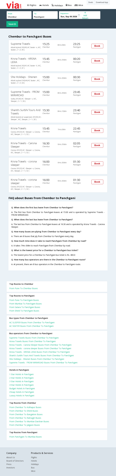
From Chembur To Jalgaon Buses (24, 425)
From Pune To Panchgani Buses (24, 300)
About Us (10, 457)
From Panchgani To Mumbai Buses (25, 436)
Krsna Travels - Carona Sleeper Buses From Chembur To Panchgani (40, 344)
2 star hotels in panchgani (21, 377)
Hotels (34, 460)
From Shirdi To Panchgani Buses (24, 310)
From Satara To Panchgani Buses (24, 307)
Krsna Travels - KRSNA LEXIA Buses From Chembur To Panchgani (39, 352)
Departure (64, 13)
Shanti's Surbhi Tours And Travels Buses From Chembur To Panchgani (41, 355)
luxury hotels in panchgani (21, 395)
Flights (34, 457)
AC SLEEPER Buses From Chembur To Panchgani (31, 322)
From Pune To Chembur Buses (23, 288)
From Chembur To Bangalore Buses (26, 414)
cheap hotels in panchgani (21, 392)
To (35, 13)
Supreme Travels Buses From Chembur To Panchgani (34, 337)
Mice (33, 471)
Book (97, 46)
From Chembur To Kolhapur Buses (25, 407)
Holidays (35, 464)
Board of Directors (15, 460)
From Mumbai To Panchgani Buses (25, 303)
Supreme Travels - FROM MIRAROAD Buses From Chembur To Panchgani (43, 362)
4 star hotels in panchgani (21, 385)
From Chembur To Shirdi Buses (23, 410)
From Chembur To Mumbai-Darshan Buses (29, 421)
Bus (33, 467)
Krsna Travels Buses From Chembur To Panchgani (32, 341)
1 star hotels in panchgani (21, 374)
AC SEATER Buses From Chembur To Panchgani (31, 326)
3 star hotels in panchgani (21, 381)
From (10, 13)
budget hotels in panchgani (22, 388)
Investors (10, 467)
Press (8, 464)
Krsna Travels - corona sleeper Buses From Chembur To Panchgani (40, 348)
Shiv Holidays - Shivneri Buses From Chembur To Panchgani (36, 359)
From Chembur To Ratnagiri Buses (25, 418)
